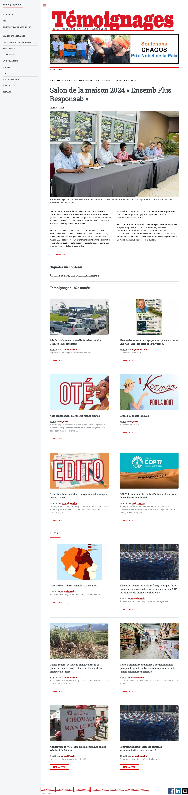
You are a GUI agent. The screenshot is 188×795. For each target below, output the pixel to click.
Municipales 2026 (11, 61)
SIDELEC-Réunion (11, 80)
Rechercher (64, 789)
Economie (60, 69)
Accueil (52, 69)
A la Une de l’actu (58, 255)
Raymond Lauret (140, 349)
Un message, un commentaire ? (74, 275)
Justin (65, 421)
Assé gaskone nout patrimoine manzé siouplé (75, 415)
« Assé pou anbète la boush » (135, 415)
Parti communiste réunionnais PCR (20, 42)
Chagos (6, 67)
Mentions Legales (137, 789)
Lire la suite (59, 360)
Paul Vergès (9, 49)
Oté (4, 21)
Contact (117, 789)
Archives (82, 789)
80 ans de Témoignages (14, 36)
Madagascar (9, 55)
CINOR (5, 73)
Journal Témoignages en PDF (17, 27)
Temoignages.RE (12, 4)
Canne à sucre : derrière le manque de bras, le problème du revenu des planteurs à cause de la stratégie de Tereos (76, 668)
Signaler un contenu (66, 267)
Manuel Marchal (69, 349)
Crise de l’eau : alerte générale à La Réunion (73, 585)
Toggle (45, 5)
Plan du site (100, 789)
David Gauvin (138, 503)
